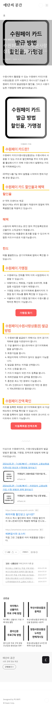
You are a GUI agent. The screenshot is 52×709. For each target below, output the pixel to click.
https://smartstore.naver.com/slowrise (21, 530)
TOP (47, 700)
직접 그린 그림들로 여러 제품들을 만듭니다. (25, 539)
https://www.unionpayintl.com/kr (19, 510)
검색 (41, 5)
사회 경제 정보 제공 (10, 661)
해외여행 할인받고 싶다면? (19, 514)
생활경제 (14, 563)
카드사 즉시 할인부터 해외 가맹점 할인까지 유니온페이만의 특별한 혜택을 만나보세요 (26, 519)
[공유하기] (12, 552)
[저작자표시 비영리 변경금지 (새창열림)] (34, 552)
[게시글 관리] (16, 552)
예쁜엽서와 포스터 (15, 533)
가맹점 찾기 (26, 312)
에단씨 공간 (12, 5)
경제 (7, 563)
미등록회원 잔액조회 (26, 426)
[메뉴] (47, 5)
